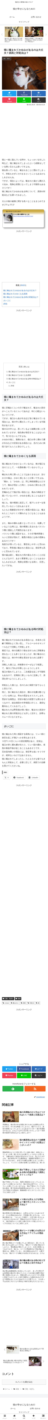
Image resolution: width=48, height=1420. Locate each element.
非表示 (23, 285)
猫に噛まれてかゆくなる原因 (15, 294)
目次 (21, 367)
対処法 (32, 1003)
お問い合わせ (35, 1408)
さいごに (7, 300)
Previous (2, 34)
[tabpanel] (14, 34)
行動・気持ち (9, 998)
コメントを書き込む (24, 1382)
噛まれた (16, 1003)
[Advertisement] (24, 131)
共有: (5, 304)
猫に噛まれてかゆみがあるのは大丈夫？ (20, 290)
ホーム (13, 1408)
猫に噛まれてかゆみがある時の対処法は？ (20, 297)
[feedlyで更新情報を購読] (13, 1088)
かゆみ (7, 1003)
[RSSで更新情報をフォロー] (35, 1088)
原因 (24, 1003)
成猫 (19, 998)
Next (46, 34)
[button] (43, 682)
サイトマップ (24, 1412)
